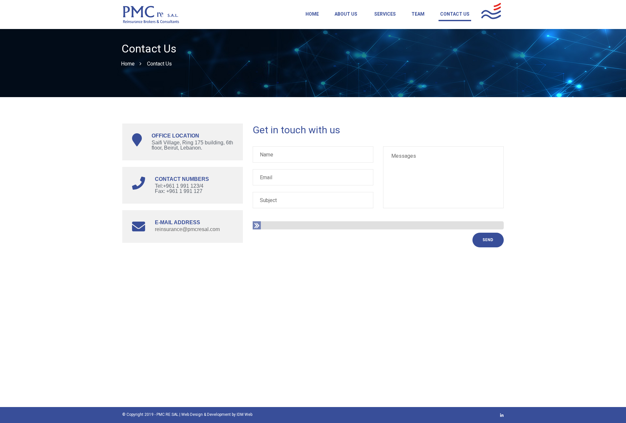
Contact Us (455, 14)
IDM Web (244, 414)
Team (418, 14)
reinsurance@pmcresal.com (187, 229)
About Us (346, 14)
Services (385, 14)
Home (312, 14)
